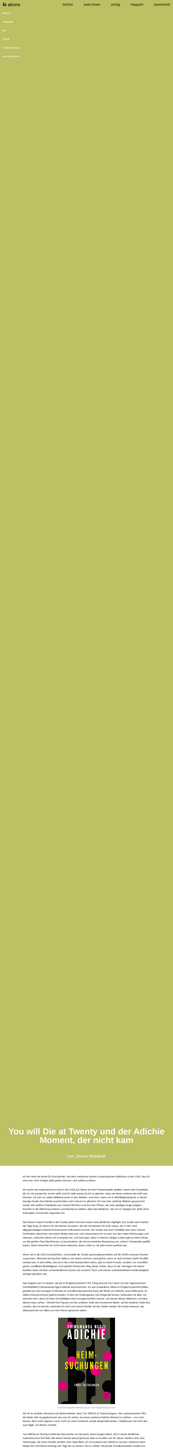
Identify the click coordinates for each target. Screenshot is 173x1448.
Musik (6, 39)
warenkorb (162, 4)
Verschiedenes (11, 56)
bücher (68, 4)
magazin (137, 4)
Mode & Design (11, 47)
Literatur (7, 13)
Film (4, 30)
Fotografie (8, 21)
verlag (115, 4)
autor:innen (92, 4)
